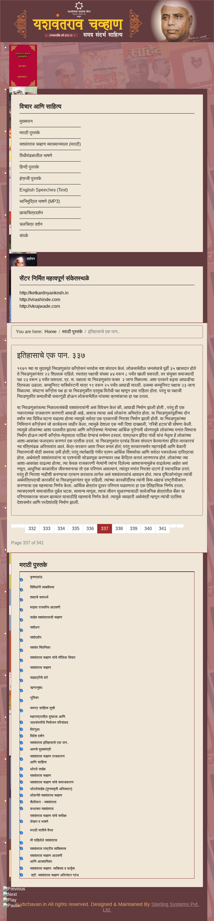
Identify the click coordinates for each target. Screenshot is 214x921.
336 (90, 528)
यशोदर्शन (35, 637)
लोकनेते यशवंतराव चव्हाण (46, 795)
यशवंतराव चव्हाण (40, 667)
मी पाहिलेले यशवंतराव (43, 840)
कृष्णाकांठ (36, 577)
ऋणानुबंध (36, 688)
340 (148, 528)
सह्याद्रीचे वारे (39, 677)
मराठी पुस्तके (30, 132)
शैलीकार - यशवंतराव (43, 802)
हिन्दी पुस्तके (29, 167)
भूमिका (34, 698)
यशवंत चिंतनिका (40, 647)
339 (133, 528)
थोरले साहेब (37, 769)
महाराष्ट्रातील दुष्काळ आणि (47, 717)
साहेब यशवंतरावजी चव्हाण (46, 617)
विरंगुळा (35, 729)
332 (32, 528)
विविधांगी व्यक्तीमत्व (42, 587)
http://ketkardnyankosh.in (44, 292)
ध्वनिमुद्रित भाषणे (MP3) (40, 201)
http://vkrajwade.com (40, 306)
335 (75, 528)
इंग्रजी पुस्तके (30, 178)
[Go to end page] (180, 526)
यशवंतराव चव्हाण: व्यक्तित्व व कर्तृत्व (52, 868)
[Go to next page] (173, 526)
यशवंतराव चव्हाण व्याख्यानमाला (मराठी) (50, 144)
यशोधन (34, 627)
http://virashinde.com (40, 299)
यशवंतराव (36, 742)
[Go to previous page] (21, 526)
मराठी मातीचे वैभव (41, 830)
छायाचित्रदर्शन (31, 212)
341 (162, 528)
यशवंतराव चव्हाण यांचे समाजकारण (52, 782)
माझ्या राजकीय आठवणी (45, 607)
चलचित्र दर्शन (31, 224)
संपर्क (24, 235)
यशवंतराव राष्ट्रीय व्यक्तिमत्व (48, 849)
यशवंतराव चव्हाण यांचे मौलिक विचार (53, 657)
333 (46, 528)
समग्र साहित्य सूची (42, 708)
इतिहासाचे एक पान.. (56, 742)
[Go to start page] (14, 526)
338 (119, 528)
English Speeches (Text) (44, 189)
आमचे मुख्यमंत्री (40, 749)
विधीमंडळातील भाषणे (36, 155)
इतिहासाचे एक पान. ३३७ (51, 355)
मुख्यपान (26, 121)
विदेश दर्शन (37, 736)
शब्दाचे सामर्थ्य (39, 597)
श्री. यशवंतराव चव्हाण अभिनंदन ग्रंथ (55, 875)
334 (61, 528)
